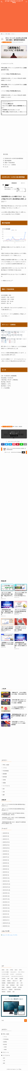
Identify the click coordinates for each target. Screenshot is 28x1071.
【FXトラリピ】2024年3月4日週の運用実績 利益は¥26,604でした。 (13, 809)
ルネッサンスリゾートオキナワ (17, 976)
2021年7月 (6, 899)
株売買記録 (12, 985)
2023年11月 (6, 845)
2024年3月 (6, 833)
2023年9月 (6, 851)
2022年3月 (6, 875)
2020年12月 (6, 917)
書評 (4, 794)
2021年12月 (6, 884)
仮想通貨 (5, 773)
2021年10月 (6, 890)
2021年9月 (6, 893)
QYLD (16, 969)
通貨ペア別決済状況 (10, 162)
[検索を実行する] (25, 1020)
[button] (1, 1)
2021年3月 (6, 911)
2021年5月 (6, 905)
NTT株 (11, 969)
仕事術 (16, 978)
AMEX (3, 969)
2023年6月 (6, 860)
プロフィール (6, 1052)
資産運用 (9, 991)
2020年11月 (6, 920)
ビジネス (12, 974)
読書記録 (10, 989)
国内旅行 (9, 980)
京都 (8, 978)
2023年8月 (6, 854)
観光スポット (4, 989)
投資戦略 (3, 982)
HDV (7, 969)
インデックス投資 (5, 972)
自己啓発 (14, 987)
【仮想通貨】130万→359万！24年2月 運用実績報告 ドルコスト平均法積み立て (14, 818)
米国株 (4, 782)
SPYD (20, 969)
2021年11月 (6, 887)
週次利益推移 (8, 160)
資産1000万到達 (17, 989)
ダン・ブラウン (21, 972)
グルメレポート (13, 972)
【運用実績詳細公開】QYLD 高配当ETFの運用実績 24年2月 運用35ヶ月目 (14, 823)
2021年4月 (6, 908)
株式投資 (5, 776)
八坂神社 (3, 980)
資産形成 (20, 426)
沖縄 (17, 985)
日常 (4, 791)
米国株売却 (9, 987)
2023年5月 (6, 863)
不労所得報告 (9, 42)
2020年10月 (6, 923)
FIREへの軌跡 (6, 764)
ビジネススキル (19, 974)
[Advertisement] (14, 18)
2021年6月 (6, 902)
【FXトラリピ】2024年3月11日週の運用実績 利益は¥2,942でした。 (13, 805)
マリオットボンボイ (5, 976)
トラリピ (4, 42)
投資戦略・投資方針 (11, 982)
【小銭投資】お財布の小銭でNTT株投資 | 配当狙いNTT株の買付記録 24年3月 (13, 814)
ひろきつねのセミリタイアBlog (14, 1)
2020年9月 (6, 926)
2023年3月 (6, 869)
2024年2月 (6, 836)
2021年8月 (6, 896)
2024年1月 (6, 839)
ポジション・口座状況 (10, 164)
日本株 (4, 779)
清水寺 (21, 985)
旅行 (4, 788)
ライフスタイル (6, 785)
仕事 (12, 978)
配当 (13, 991)
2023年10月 (6, 848)
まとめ (6, 166)
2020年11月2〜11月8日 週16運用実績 (14, 158)
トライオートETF (5, 974)
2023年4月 (6, 866)
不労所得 (16, 426)
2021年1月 (6, 914)
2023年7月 (6, 857)
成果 (20, 980)
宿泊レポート (15, 980)
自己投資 (19, 987)
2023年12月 (6, 842)
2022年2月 (6, 878)
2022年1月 (6, 881)
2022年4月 (6, 872)
